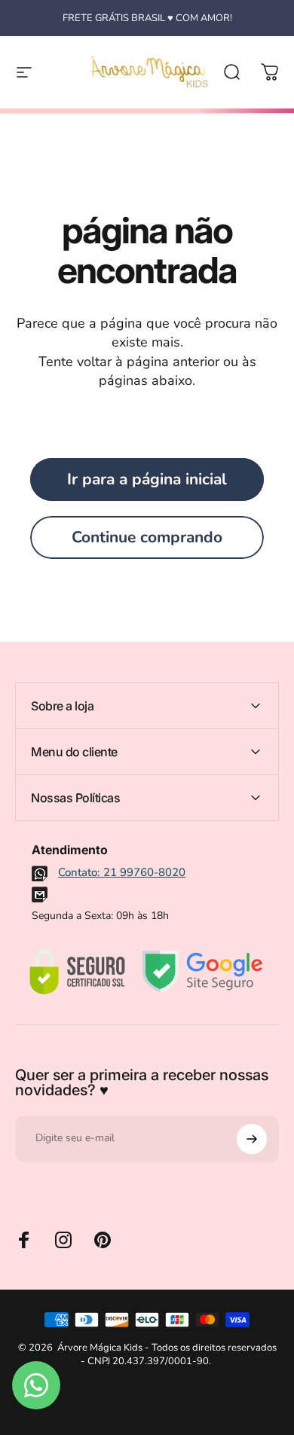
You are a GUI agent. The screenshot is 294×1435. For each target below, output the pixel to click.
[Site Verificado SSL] (76, 971)
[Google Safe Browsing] (202, 971)
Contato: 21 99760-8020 (121, 872)
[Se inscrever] (252, 1139)
